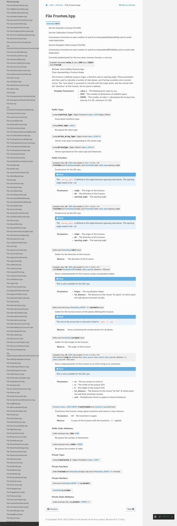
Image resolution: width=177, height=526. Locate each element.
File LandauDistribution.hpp (17, 243)
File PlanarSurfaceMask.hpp (17, 455)
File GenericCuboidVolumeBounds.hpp (21, 35)
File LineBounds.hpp (14, 265)
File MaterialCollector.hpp (16, 305)
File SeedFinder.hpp (14, 466)
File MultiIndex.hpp (14, 363)
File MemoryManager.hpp (16, 350)
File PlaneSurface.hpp (14, 463)
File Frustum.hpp (13, 2)
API (51, 5)
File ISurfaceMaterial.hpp (16, 128)
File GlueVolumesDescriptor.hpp (18, 70)
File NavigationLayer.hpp (16, 381)
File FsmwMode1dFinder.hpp (17, 5)
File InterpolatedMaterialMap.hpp (19, 202)
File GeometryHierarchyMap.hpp (19, 42)
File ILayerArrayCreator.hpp (17, 117)
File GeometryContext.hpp (16, 39)
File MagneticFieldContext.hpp (18, 291)
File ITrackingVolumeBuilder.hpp (18, 147)
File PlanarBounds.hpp (15, 441)
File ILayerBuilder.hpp (15, 121)
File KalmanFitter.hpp (14, 224)
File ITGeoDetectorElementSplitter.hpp (21, 132)
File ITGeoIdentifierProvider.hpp (18, 136)
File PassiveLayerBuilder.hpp (17, 426)
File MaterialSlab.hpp (14, 335)
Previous (53, 509)
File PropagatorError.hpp (16, 492)
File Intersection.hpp (14, 209)
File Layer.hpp (12, 246)
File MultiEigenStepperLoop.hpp (18, 359)
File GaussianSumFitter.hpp (17, 24)
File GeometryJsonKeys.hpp (17, 56)
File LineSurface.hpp (14, 268)
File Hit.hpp (11, 93)
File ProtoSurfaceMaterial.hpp (18, 503)
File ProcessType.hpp (14, 485)
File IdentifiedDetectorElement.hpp (20, 161)
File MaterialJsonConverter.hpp (18, 324)
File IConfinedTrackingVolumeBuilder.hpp (20, 109)
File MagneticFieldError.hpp (17, 294)
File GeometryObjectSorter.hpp (18, 63)
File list (59, 5)
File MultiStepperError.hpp (16, 370)
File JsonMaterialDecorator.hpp (18, 217)
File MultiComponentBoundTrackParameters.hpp (23, 355)
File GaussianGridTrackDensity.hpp (20, 20)
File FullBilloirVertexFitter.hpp (17, 9)
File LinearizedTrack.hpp (15, 272)
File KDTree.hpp (13, 220)
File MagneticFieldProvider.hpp (18, 298)
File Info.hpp (11, 180)
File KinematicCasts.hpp (15, 239)
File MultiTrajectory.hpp (15, 374)
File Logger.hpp (12, 283)
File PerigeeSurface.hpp (15, 433)
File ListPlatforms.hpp (15, 279)
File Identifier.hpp (13, 165)
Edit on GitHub (128, 5)
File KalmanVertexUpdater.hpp (18, 235)
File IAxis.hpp (11, 104)
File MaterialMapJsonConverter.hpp (20, 327)
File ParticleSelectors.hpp (16, 422)
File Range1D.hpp (13, 518)
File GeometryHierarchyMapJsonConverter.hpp (23, 47)
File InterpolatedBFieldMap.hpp (18, 198)
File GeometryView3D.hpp (17, 67)
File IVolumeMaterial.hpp (16, 158)
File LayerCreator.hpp (15, 254)
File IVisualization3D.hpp (16, 154)
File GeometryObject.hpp (16, 59)
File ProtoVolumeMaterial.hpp (18, 507)
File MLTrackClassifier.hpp (16, 287)
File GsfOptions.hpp (14, 82)
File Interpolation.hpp (14, 206)
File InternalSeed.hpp (14, 191)
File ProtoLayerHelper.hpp (16, 500)
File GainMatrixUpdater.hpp (17, 17)
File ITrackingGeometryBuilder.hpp (19, 139)
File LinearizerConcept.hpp (16, 276)
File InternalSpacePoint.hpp (17, 195)
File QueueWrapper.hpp (15, 511)
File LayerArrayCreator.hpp (17, 250)
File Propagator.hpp (14, 489)
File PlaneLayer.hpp (14, 459)
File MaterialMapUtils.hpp (16, 331)
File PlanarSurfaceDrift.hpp (16, 452)
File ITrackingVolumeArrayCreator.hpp (21, 143)
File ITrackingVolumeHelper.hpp (18, 150)
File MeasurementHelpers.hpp (18, 342)
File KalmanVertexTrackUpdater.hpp (20, 231)
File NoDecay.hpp (13, 392)
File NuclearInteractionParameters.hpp (21, 400)
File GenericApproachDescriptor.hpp (20, 31)
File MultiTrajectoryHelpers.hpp (18, 378)
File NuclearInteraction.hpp (17, 396)
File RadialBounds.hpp (15, 514)
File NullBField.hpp (13, 404)
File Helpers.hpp (13, 89)
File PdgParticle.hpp (14, 429)
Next (129, 509)
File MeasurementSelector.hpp (18, 346)
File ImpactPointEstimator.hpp (18, 172)
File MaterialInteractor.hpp (16, 320)
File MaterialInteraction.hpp (17, 316)
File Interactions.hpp (14, 187)
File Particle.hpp (12, 415)
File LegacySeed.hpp (14, 261)
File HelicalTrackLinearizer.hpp (18, 85)
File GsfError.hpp (13, 78)
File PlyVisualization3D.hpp (17, 477)
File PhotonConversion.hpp (17, 437)
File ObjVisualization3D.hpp (17, 407)
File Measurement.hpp (15, 339)
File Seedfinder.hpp (14, 470)
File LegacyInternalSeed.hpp (17, 257)
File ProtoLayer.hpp (14, 496)
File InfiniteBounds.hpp (15, 176)
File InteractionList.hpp (15, 183)
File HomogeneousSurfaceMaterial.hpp (21, 96)
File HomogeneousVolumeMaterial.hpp (21, 100)
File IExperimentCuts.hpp (16, 113)
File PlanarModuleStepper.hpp (18, 448)
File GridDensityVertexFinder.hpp (19, 74)
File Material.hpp (13, 302)
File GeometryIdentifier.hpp (17, 52)
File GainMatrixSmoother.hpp (17, 13)
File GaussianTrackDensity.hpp (18, 28)
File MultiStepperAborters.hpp (18, 367)
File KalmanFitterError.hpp (16, 228)
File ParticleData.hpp (14, 418)
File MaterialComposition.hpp (17, 309)
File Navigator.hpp (13, 385)
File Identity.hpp (13, 169)
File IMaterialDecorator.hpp (17, 125)
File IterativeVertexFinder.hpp (18, 213)
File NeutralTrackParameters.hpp (19, 389)
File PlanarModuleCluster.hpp (17, 444)
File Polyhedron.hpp (14, 481)
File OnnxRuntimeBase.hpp (16, 411)
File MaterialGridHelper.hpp (17, 313)
